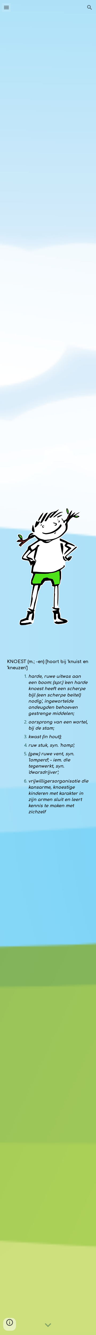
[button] (6, 7)
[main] (48, 732)
